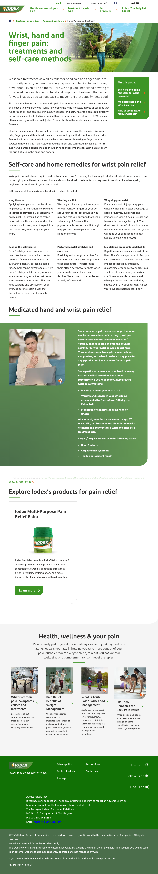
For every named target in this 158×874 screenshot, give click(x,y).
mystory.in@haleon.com (47, 822)
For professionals (74, 3)
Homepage (10, 21)
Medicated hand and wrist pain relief (129, 103)
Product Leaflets (66, 771)
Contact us (92, 771)
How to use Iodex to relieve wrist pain (129, 112)
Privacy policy (64, 764)
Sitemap (61, 778)
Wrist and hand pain (53, 21)
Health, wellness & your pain (44, 9)
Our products (105, 9)
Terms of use (93, 764)
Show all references (20, 482)
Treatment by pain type (78, 9)
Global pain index (99, 3)
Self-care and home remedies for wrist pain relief (129, 93)
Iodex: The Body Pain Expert (134, 9)
